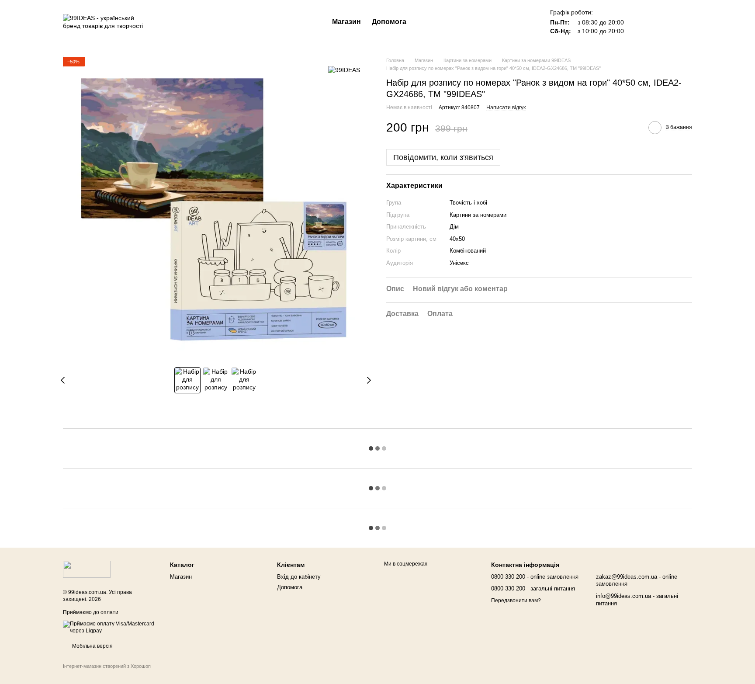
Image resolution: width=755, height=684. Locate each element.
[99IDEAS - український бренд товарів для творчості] (87, 569)
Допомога (389, 21)
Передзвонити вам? (516, 600)
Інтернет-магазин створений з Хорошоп (107, 666)
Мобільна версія (92, 646)
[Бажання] (640, 22)
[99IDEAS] (344, 69)
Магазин (346, 21)
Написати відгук (506, 107)
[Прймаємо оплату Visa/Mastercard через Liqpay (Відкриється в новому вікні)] (110, 627)
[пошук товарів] (422, 22)
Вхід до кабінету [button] (299, 576)
